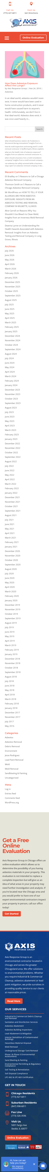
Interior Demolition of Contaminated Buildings (21, 1038)
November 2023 (12, 394)
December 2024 (12, 336)
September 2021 (13, 510)
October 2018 (11, 667)
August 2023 (11, 407)
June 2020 (9, 578)
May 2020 (9, 582)
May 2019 (9, 636)
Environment (11, 750)
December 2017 (12, 712)
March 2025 (10, 322)
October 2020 (11, 560)
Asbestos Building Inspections (18, 1030)
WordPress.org (12, 802)
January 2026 (11, 277)
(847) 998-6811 (18, 1106)
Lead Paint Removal (14, 759)
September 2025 (13, 295)
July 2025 (9, 304)
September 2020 (13, 564)
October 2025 (11, 291)
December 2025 (12, 282)
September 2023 (13, 403)
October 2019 (11, 613)
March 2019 (10, 645)
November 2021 (12, 501)
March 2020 (10, 591)
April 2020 (10, 587)
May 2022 (9, 475)
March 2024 (10, 376)
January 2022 (11, 492)
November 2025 (12, 286)
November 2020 (12, 555)
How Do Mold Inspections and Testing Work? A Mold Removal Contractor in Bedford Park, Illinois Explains (24, 147)
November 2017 (12, 717)
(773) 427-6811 (18, 1096)
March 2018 (10, 699)
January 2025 (11, 331)
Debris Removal (12, 746)
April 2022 (10, 479)
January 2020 (11, 600)
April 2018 (10, 694)
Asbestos (9, 91)
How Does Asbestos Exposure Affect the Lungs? (21, 84)
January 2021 (11, 546)
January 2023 (11, 439)
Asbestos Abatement (14, 1026)
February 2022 (12, 488)
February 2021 (12, 542)
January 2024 (11, 385)
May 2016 (9, 726)
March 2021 (10, 537)
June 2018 (9, 685)
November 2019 (12, 609)
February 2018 (12, 703)
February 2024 (12, 380)
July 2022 (9, 466)
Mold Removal (11, 768)
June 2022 (9, 470)
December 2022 (12, 443)
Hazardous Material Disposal (18, 1043)
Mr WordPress (11, 192)
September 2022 (13, 457)
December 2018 (12, 658)
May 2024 (9, 367)
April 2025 (10, 318)
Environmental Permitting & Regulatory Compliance (23, 1065)
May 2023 (9, 421)
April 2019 (10, 640)
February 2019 (12, 649)
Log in (8, 789)
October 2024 (11, 344)
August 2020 (11, 569)
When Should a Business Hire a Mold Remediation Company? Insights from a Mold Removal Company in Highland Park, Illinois (23, 159)
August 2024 (11, 353)
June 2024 (9, 362)
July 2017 (9, 721)
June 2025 (9, 309)
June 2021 (9, 524)
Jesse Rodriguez (12, 755)
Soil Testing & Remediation (17, 1070)
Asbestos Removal (13, 741)
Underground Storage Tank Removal (21, 1051)
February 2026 (12, 273)
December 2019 (12, 605)
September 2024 (13, 349)
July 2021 (9, 519)
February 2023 (12, 434)
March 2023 (10, 430)
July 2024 (9, 358)
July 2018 (9, 681)
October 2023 (11, 398)
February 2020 (12, 596)
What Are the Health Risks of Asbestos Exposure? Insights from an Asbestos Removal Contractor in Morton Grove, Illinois (23, 153)
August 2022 (11, 461)
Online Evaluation (33, 37)
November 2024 (12, 340)
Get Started (12, 913)
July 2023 (9, 412)
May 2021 (9, 528)
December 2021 (12, 497)
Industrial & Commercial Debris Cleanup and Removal (23, 1017)
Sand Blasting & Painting (16, 1060)
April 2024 (10, 371)
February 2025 (12, 327)
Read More (13, 1001)
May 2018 (9, 690)
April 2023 (10, 425)
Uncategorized (11, 777)
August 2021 (11, 515)
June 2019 (9, 631)
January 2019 (11, 654)
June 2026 (9, 255)
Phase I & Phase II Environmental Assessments (20, 1056)
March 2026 (10, 268)
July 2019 (9, 627)
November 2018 (12, 663)
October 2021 (11, 506)
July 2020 (9, 573)
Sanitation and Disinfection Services (21, 1022)
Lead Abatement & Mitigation (18, 1034)
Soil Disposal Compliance (16, 1074)
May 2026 (9, 259)
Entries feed (10, 793)
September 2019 (13, 618)
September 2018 (13, 672)
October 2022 (11, 452)
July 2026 (9, 250)
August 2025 (11, 300)
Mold (7, 764)
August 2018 (11, 676)
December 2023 (12, 389)
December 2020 (12, 551)
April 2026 (10, 264)
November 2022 (12, 448)
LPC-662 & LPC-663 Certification (19, 1077)
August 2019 (11, 622)
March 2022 (10, 483)
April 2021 (10, 533)
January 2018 (11, 708)
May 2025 (9, 313)
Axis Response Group (17, 88)
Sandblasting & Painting (16, 773)
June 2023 (9, 416)
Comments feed (12, 798)
